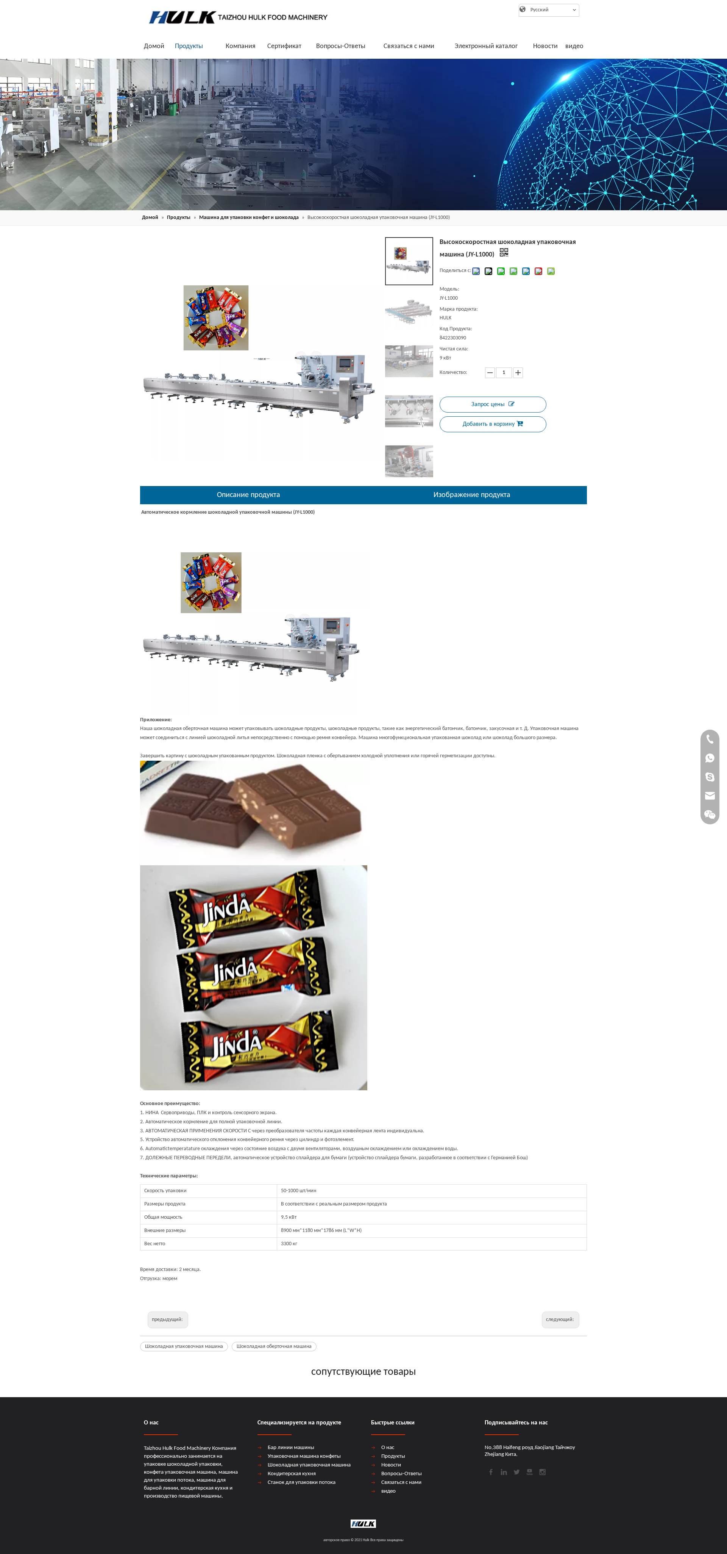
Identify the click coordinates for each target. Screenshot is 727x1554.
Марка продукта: (459, 309)
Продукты (393, 1456)
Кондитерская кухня (292, 1474)
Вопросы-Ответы (401, 1474)
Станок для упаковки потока (301, 1482)
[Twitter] (516, 1471)
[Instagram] (542, 1471)
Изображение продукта (472, 495)
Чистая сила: (454, 349)
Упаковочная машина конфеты (304, 1456)
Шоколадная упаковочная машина (184, 1346)
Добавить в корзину (489, 424)
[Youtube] (529, 1471)
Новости (391, 1465)
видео (388, 1491)
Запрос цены (488, 405)
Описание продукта (248, 495)
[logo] (234, 17)
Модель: (449, 289)
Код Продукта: (456, 329)
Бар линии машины (291, 1448)
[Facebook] (490, 1471)
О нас (387, 1448)
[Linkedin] (503, 1471)
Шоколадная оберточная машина (274, 1346)
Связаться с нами (401, 1482)
